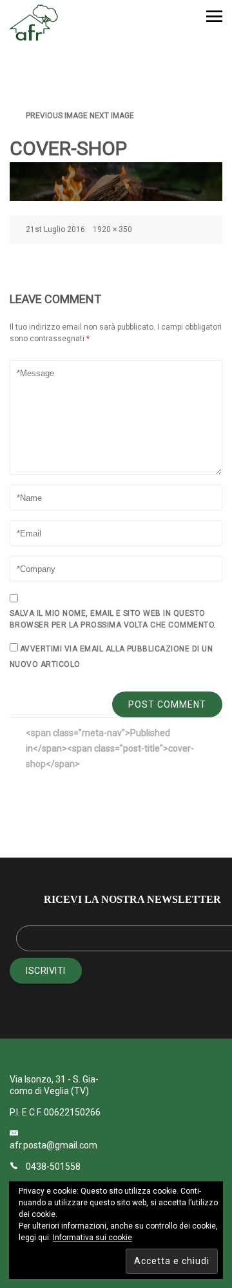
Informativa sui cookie (92, 1237)
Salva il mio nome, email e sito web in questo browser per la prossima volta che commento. (113, 619)
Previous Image (57, 115)
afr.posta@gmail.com (53, 1145)
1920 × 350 (112, 229)
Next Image (112, 115)
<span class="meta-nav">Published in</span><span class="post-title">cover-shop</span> (110, 748)
